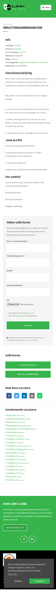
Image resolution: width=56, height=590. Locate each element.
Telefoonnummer (16, 256)
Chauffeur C (14, 435)
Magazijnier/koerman (18, 425)
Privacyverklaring (32, 340)
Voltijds (17, 45)
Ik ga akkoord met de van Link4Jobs (23, 314)
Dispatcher (13, 476)
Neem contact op (15, 527)
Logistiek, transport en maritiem (33, 62)
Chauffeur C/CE (18, 446)
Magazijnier (15, 415)
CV (8, 300)
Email (10, 270)
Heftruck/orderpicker (18, 418)
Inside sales (15, 432)
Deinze (14, 59)
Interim (22, 52)
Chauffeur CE (15, 456)
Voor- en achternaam (17, 241)
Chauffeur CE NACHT (17, 439)
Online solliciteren (28, 365)
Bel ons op (28, 374)
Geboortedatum (15, 285)
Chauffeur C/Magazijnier (20, 449)
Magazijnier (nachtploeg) (21, 428)
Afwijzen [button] (18, 581)
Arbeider (17, 48)
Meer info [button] (12, 574)
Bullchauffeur (16, 452)
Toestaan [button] (39, 581)
